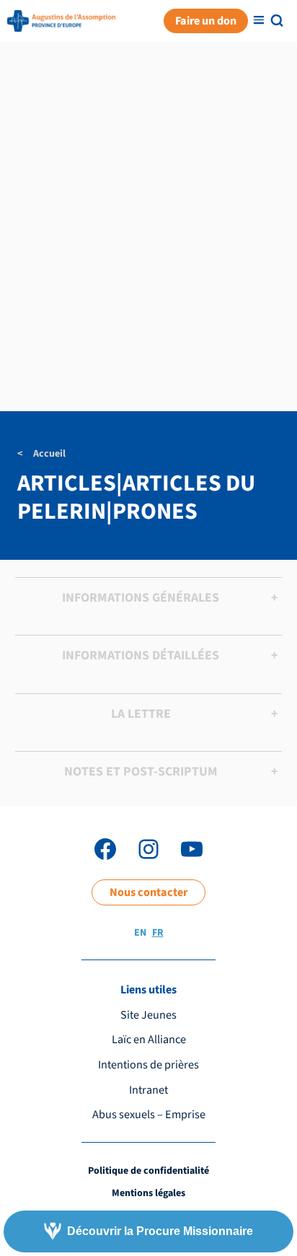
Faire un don (205, 20)
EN (140, 933)
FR (158, 933)
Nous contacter (148, 892)
